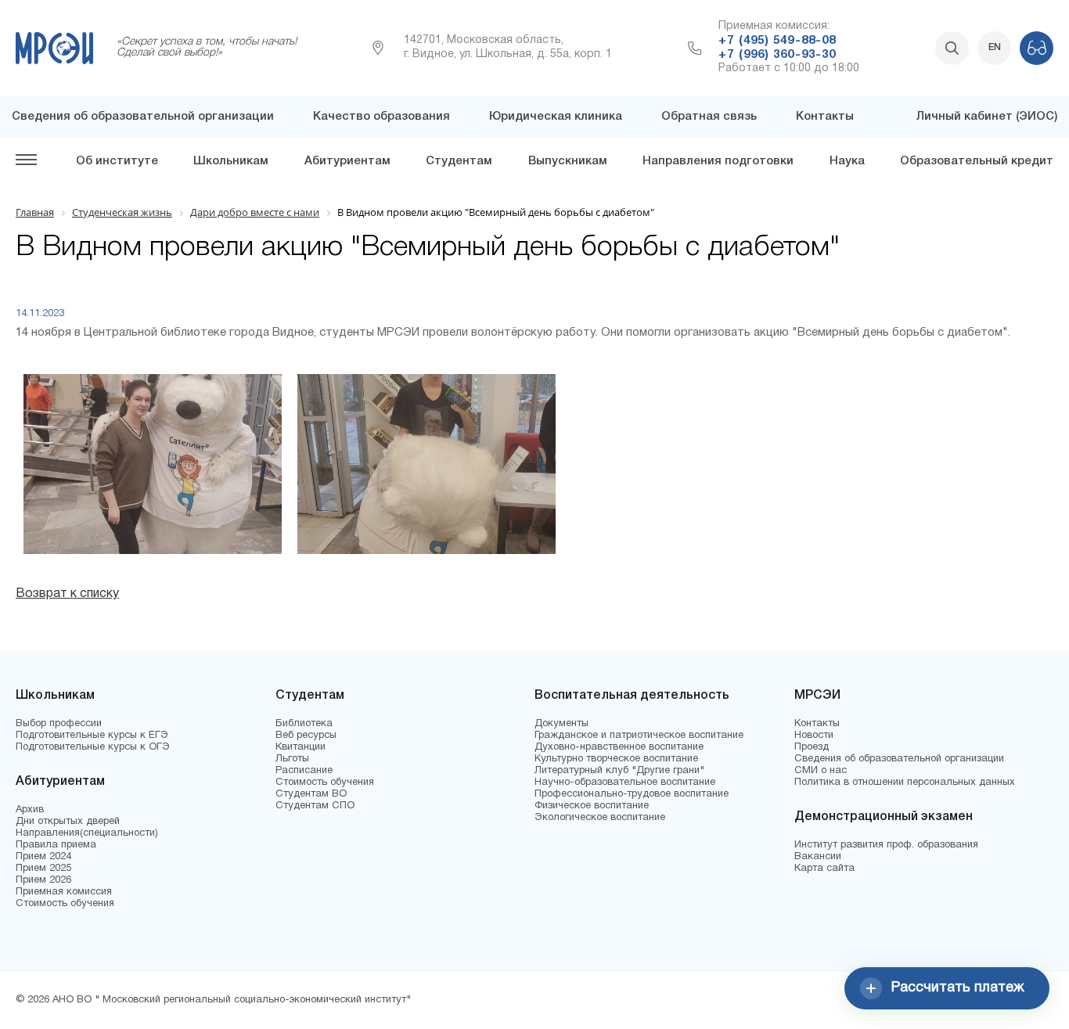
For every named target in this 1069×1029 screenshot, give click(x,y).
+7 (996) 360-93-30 (777, 54)
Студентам (459, 161)
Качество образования (381, 116)
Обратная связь (709, 116)
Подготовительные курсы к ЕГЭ (92, 735)
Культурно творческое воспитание (616, 759)
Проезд (811, 747)
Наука (847, 161)
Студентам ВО (311, 794)
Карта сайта (824, 868)
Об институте (117, 161)
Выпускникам (567, 161)
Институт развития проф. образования (886, 845)
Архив (30, 810)
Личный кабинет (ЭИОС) (986, 116)
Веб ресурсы (306, 735)
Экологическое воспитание (599, 817)
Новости (813, 735)
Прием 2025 (43, 868)
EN (994, 47)
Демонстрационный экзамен (883, 816)
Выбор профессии (59, 724)
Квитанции (300, 747)
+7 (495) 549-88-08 (777, 40)
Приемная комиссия (64, 892)
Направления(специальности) (87, 833)
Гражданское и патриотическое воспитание (638, 735)
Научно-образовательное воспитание (624, 782)
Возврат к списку (67, 593)
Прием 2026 (43, 880)
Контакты (825, 116)
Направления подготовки (718, 161)
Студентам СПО (315, 806)
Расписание (304, 770)
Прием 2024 (43, 857)
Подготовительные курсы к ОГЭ (93, 747)
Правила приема (56, 845)
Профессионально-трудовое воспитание (631, 794)
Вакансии (817, 857)
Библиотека (304, 724)
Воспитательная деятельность (631, 695)
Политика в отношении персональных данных (904, 782)
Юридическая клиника (555, 116)
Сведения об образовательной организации (143, 116)
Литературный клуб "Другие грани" (619, 770)
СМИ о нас (820, 770)
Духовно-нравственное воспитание (619, 747)
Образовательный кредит (976, 161)
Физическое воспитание (591, 806)
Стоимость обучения (65, 903)
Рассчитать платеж (957, 988)
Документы (561, 724)
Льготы (292, 759)
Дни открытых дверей (68, 821)
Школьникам (230, 161)
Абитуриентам (347, 161)
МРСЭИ (817, 695)
